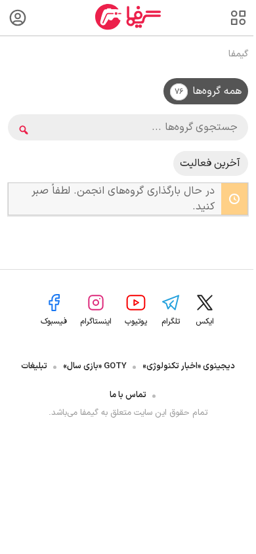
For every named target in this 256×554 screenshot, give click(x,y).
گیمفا (238, 54)
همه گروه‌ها (208, 91)
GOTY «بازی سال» (95, 366)
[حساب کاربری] (18, 18)
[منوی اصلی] (238, 18)
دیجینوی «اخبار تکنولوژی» (188, 366)
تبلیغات (34, 366)
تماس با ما (128, 395)
